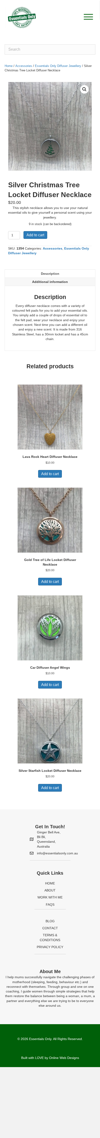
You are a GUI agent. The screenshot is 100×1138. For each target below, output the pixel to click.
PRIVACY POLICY (50, 947)
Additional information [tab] (50, 282)
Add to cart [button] (50, 474)
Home (9, 66)
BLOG (50, 921)
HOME (50, 883)
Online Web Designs (64, 1058)
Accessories (23, 66)
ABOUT (50, 890)
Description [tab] (50, 273)
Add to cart (35, 235)
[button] (87, 17)
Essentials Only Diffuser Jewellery (58, 66)
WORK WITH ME (50, 897)
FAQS (50, 904)
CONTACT (50, 928)
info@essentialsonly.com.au (57, 853)
